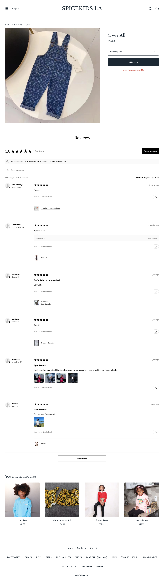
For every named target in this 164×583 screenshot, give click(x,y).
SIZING (99, 566)
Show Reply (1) (40, 238)
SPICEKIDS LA (82, 8)
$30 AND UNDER (129, 557)
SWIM (114, 557)
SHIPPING (87, 566)
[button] (46, 151)
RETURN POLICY (69, 566)
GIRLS (49, 557)
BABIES (28, 557)
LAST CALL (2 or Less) (96, 557)
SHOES (78, 557)
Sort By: (139, 177)
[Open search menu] (150, 8)
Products (18, 24)
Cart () (93, 548)
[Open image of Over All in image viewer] (52, 75)
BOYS (28, 24)
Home (8, 24)
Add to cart (133, 62)
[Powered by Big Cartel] (82, 575)
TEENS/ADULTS (63, 557)
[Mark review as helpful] (156, 197)
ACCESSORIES (13, 557)
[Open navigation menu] (7, 8)
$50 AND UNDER (149, 557)
